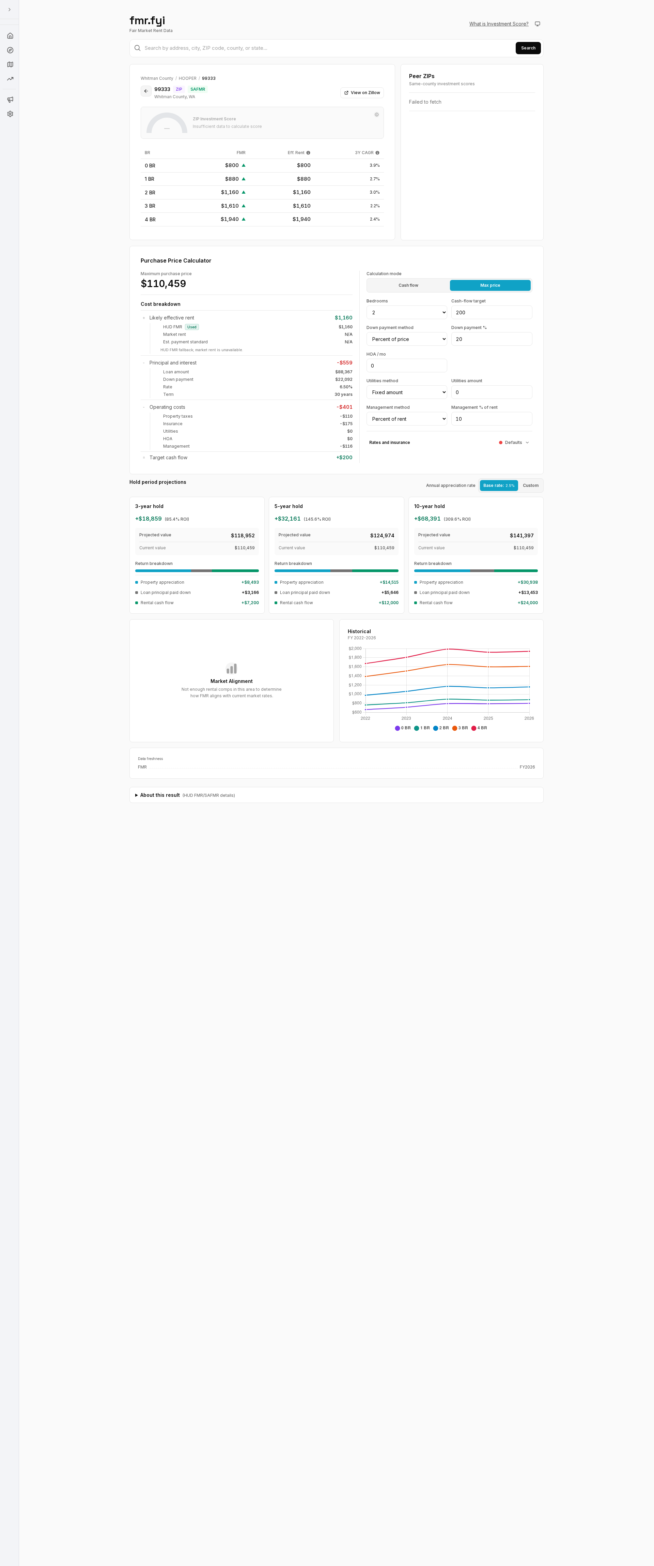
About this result (187, 795)
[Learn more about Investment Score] (376, 114)
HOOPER (188, 78)
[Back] (146, 91)
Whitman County (157, 78)
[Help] (9, 36)
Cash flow (408, 285)
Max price (490, 285)
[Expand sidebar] (9, 9)
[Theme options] (537, 24)
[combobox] (336, 48)
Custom (531, 485)
